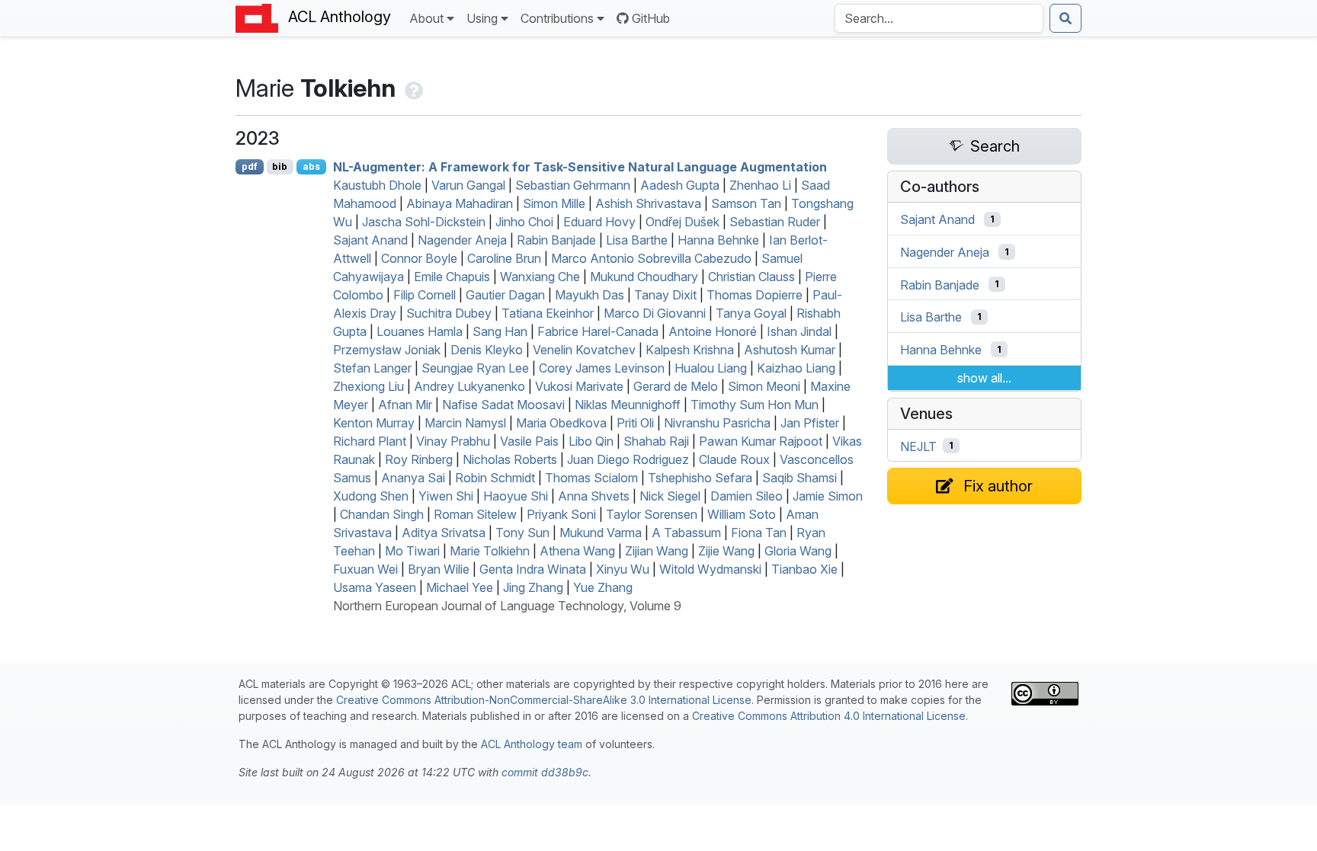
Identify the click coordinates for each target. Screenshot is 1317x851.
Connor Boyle (419, 258)
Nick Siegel (669, 496)
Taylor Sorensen (651, 514)
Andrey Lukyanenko (469, 386)
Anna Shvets (594, 496)
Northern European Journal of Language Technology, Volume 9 (507, 605)
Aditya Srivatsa (443, 532)
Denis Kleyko (486, 349)
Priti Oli (635, 422)
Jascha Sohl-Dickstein (423, 221)
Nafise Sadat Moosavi (503, 404)
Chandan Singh (382, 514)
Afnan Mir (405, 404)
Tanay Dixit (665, 294)
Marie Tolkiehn (490, 550)
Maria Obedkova (561, 422)
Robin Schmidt (495, 477)
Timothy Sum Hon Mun (755, 404)
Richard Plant (369, 441)
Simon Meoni (764, 386)
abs (311, 166)
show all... (984, 378)
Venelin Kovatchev (584, 349)
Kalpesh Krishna (690, 349)
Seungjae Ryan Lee (475, 368)
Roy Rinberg (419, 459)
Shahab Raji (656, 441)
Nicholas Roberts (510, 459)
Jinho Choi (524, 221)
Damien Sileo (746, 496)
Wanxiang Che (540, 276)
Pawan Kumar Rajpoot (760, 441)
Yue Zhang (603, 587)
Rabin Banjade (556, 240)
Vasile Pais (529, 441)
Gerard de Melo (675, 386)
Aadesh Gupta (679, 185)
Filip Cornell (424, 294)
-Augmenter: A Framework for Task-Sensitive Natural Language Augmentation (580, 166)
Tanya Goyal (751, 313)
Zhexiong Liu (368, 386)
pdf (250, 166)
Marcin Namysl (465, 422)
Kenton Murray (374, 422)
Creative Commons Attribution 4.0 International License (829, 715)
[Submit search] (1065, 18)
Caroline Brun (504, 258)
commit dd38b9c (544, 772)
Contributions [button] (557, 18)
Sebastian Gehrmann (572, 185)
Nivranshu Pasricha (717, 422)
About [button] (426, 18)
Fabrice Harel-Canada (597, 331)
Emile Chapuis (452, 276)
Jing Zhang (533, 587)
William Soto (741, 514)
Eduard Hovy (599, 221)
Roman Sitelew (475, 514)
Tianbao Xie (804, 569)
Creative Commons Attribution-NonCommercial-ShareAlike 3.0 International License (543, 699)
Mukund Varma (600, 532)
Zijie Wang (726, 550)
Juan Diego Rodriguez (628, 459)
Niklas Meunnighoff (628, 404)
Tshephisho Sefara (700, 477)
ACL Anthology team (531, 743)
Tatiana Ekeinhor (547, 313)
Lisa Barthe (637, 240)
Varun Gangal (468, 185)
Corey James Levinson (602, 368)
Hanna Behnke (718, 240)
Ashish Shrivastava (648, 203)
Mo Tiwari (412, 550)
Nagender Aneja (462, 240)
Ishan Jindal (799, 331)
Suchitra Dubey (449, 313)
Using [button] (482, 18)
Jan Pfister (809, 422)
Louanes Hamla (420, 331)
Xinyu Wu (622, 569)
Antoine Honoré (712, 331)
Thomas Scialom (591, 477)
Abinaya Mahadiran (459, 203)
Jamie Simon (828, 496)
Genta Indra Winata (532, 569)
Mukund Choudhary (644, 276)
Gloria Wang (798, 550)
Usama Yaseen (374, 587)
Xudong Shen (371, 496)
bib (279, 166)
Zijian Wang (656, 550)
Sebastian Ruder (774, 221)
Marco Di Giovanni (655, 313)
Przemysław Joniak (387, 349)
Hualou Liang (711, 368)
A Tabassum (686, 532)
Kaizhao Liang (796, 368)
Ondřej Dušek (682, 221)
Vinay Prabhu (453, 441)
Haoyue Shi (515, 496)
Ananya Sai (413, 477)
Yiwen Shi (445, 496)
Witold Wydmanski (710, 569)
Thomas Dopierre (755, 294)
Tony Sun (522, 532)
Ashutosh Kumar (789, 349)
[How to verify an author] (412, 88)
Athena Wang (577, 550)
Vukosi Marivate (579, 386)
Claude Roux (734, 459)
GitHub (651, 18)
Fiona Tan (759, 532)
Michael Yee (459, 587)
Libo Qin (591, 441)
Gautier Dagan (505, 294)
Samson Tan (746, 203)
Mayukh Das (589, 294)
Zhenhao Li (760, 185)
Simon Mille (554, 203)
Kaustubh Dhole (377, 185)
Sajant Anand (370, 240)
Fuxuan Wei (365, 569)
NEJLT (918, 445)
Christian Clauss (751, 276)
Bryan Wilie (438, 569)
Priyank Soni (561, 514)
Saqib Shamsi (799, 477)
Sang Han (500, 331)
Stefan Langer (372, 368)
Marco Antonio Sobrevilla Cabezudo (651, 258)
